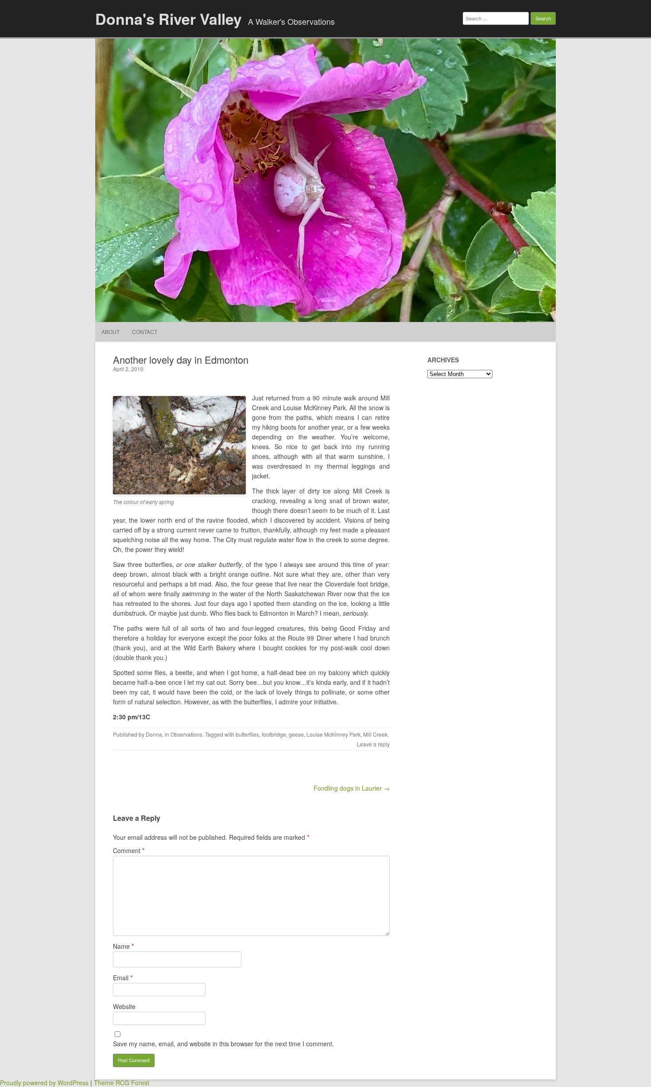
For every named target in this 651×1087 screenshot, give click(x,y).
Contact (144, 331)
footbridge (274, 734)
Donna (154, 734)
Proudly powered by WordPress (44, 1082)
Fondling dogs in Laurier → (352, 788)
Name (123, 946)
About (110, 331)
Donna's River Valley (168, 18)
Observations (186, 734)
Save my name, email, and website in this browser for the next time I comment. (223, 1043)
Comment (128, 850)
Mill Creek (375, 734)
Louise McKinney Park (333, 734)
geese (296, 734)
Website (124, 1006)
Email (122, 977)
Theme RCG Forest (121, 1082)
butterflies (247, 734)
